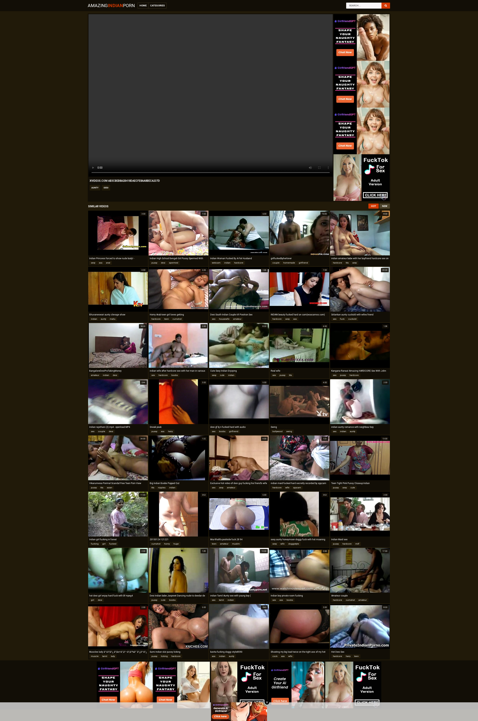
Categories (157, 5)
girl (103, 544)
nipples (161, 487)
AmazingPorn (111, 5)
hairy (170, 431)
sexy (93, 263)
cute (222, 375)
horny (167, 544)
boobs (174, 375)
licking (164, 656)
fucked (112, 544)
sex (213, 319)
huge (176, 544)
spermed (173, 263)
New (384, 206)
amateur (237, 319)
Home (143, 5)
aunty (94, 188)
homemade (289, 263)
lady (113, 656)
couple (276, 263)
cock (274, 656)
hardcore (238, 263)
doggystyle (293, 544)
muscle (95, 656)
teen (166, 319)
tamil (221, 600)
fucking (95, 544)
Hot (373, 206)
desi (106, 188)
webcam (216, 263)
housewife (224, 319)
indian (227, 263)
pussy (154, 263)
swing (289, 431)
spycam (297, 487)
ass (100, 263)
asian (109, 487)
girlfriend (303, 263)
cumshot (177, 319)
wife (287, 487)
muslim (236, 544)
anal (108, 263)
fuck (342, 319)
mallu (112, 319)
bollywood (277, 431)
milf (357, 544)
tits (347, 263)
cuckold (352, 319)
